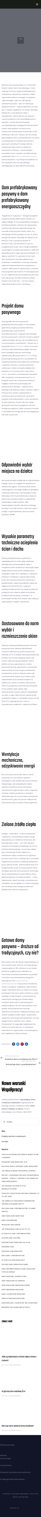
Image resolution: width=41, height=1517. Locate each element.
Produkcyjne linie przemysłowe (12, 1479)
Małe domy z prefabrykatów (13, 1256)
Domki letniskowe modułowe (13, 1298)
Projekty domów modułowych (14, 1136)
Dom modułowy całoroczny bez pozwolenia (20, 1303)
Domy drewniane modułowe (13, 1290)
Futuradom (19, 346)
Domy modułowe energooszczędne (16, 1285)
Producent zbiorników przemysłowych (15, 1472)
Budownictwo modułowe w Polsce (16, 1307)
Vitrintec (3, 1455)
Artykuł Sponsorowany (11, 1365)
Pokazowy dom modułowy (12, 1251)
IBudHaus (28, 355)
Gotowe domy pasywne (11, 1238)
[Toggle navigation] (32, 4)
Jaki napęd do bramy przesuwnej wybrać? (19, 1171)
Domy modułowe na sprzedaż (13, 1281)
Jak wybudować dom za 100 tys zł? (16, 1229)
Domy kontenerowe (9, 1220)
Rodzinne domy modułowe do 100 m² (16, 1242)
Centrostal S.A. (6, 1465)
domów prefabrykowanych (26, 156)
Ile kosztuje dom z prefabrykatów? (16, 1234)
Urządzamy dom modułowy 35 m (14, 1162)
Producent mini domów (11, 1225)
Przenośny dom (8, 1247)
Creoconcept (5, 1458)
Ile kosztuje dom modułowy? (13, 1260)
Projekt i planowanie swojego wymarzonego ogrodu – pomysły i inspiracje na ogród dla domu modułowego (20, 1178)
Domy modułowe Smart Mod (13, 1216)
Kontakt (5, 1141)
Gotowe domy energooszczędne (15, 1264)
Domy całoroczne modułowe (13, 1294)
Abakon (5, 374)
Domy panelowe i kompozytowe (14, 1276)
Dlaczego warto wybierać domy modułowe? (20, 1166)
